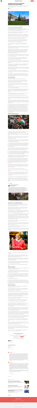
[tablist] (10, 347)
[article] (18, 383)
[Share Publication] (29, 1)
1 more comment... (10, 376)
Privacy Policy (23, 338)
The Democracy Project (23, 133)
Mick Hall (10, 387)
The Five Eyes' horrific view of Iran (12, 385)
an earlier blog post (11, 213)
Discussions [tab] (12, 379)
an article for (18, 133)
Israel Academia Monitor (14, 179)
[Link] (7, 77)
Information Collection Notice (18, 338)
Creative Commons (21, 26)
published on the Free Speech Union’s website (20, 215)
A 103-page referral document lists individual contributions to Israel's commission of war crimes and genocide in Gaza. (15, 391)
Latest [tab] (10, 379)
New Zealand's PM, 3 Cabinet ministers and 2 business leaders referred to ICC (15, 390)
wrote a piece (15, 177)
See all (9, 395)
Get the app (21, 405)
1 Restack (14, 340)
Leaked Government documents (12, 329)
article (15, 172)
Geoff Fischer (10, 352)
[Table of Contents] (0, 204)
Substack (16, 406)
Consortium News (20, 27)
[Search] (28, 1)
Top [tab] (8, 379)
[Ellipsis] (28, 352)
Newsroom (13, 172)
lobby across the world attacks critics (19, 34)
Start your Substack (17, 405)
